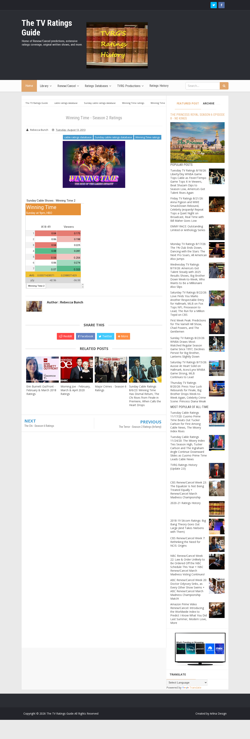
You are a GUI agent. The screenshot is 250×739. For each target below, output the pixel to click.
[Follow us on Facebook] (221, 5)
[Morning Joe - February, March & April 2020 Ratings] (77, 370)
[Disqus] (93, 491)
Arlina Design (218, 713)
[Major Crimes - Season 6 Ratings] (111, 370)
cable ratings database (78, 137)
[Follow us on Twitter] (214, 5)
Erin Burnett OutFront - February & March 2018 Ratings (41, 390)
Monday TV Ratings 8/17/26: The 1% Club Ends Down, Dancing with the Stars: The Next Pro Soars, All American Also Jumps (188, 251)
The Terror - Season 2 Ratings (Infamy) (140, 426)
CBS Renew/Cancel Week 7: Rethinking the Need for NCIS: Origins (187, 541)
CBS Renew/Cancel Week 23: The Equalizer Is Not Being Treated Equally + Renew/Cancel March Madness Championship (188, 490)
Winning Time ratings (147, 137)
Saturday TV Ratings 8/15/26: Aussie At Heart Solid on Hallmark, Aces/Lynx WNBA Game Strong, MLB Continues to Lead (188, 369)
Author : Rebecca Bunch (65, 302)
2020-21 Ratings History (185, 503)
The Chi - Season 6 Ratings (39, 425)
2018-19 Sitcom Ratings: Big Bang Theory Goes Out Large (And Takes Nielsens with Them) (188, 526)
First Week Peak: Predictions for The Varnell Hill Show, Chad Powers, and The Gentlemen (188, 325)
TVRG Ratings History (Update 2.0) (183, 466)
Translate (195, 687)
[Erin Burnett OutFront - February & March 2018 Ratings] (42, 370)
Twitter (106, 336)
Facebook (86, 336)
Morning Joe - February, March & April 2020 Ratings (75, 390)
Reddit (67, 336)
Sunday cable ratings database (113, 137)
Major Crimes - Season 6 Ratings (110, 388)
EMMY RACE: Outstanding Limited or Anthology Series (187, 228)
